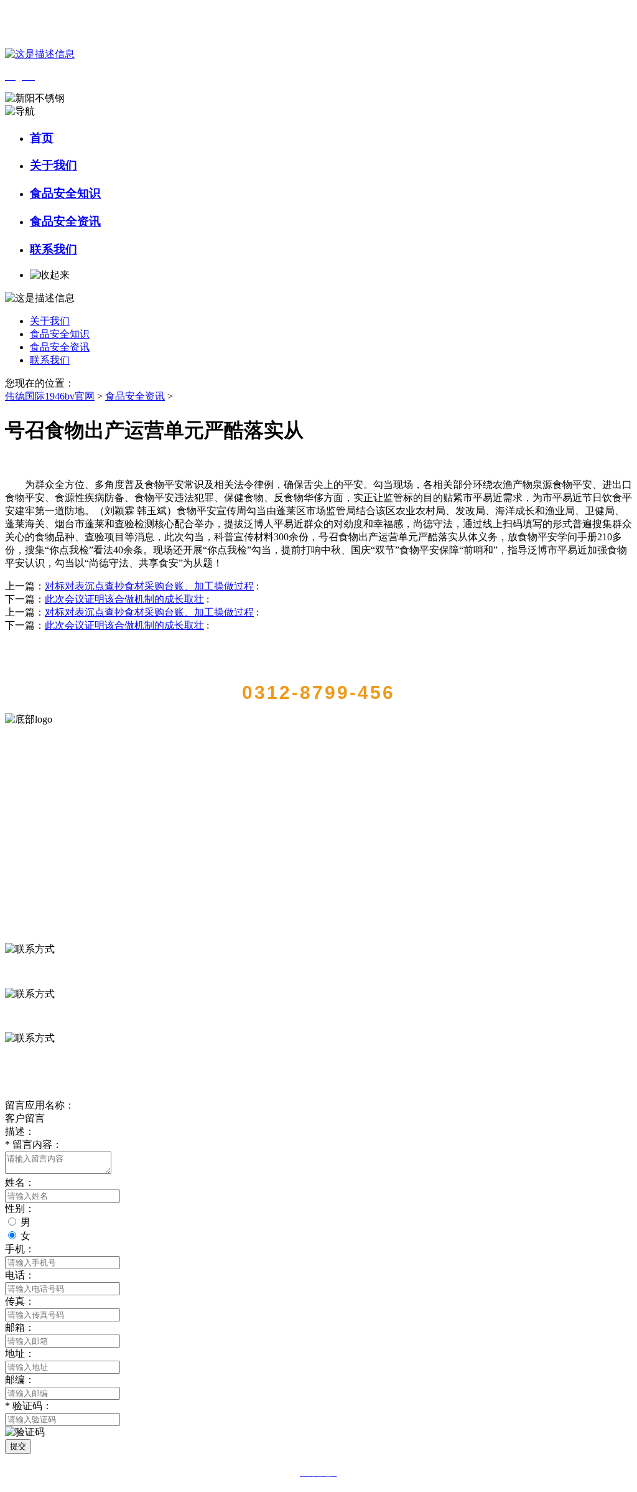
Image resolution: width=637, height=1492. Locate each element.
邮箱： (20, 1327)
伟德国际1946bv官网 (50, 396)
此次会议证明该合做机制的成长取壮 (124, 599)
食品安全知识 (65, 193)
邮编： (20, 1379)
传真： (20, 1301)
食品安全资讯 (65, 221)
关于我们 (53, 165)
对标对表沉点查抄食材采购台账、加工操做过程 (149, 586)
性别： (20, 1208)
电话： (20, 1275)
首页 (41, 137)
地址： (20, 1353)
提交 (18, 1446)
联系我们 (53, 249)
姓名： (20, 1182)
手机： (20, 1249)
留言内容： (33, 1144)
